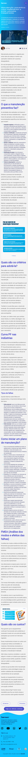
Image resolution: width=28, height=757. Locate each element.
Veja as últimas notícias (14, 708)
